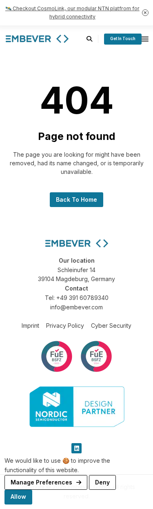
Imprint (30, 325)
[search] (92, 39)
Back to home (76, 199)
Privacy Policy (65, 325)
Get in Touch (122, 38)
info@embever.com (76, 307)
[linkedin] (76, 448)
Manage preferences (42, 482)
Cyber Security (111, 325)
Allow (18, 496)
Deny (102, 482)
